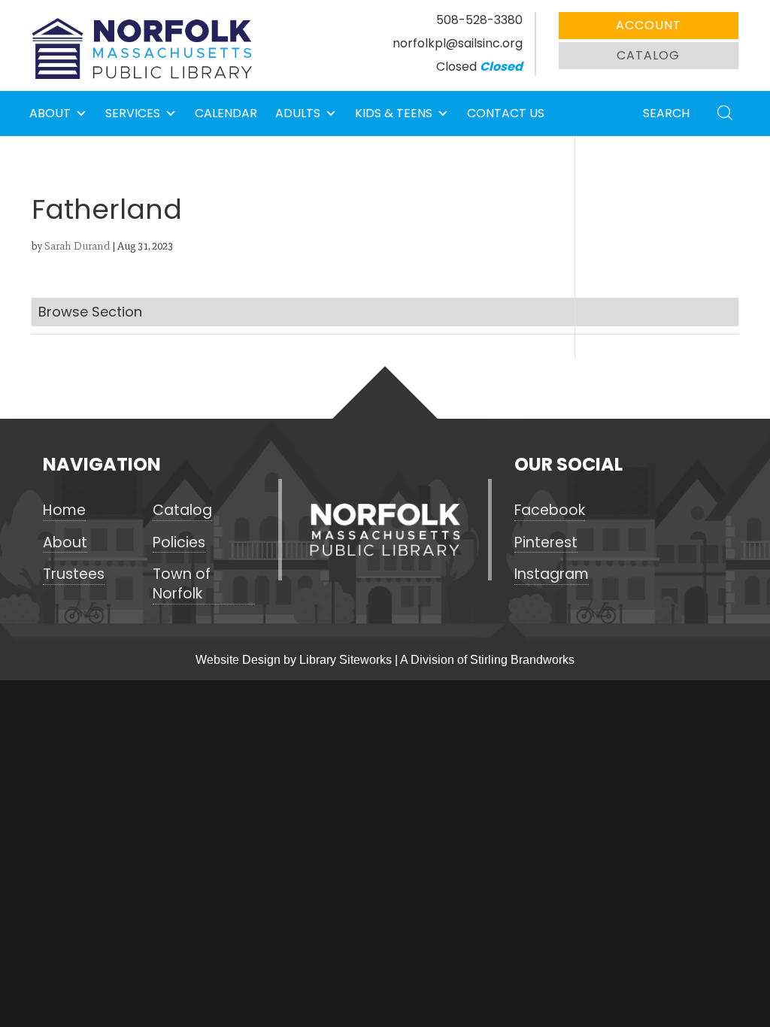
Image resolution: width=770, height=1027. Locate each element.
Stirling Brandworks (522, 659)
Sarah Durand (77, 246)
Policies (179, 543)
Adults (297, 113)
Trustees (74, 574)
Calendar (226, 113)
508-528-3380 (479, 20)
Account (648, 25)
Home (64, 510)
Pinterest (546, 543)
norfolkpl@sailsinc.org (458, 43)
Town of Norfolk (182, 584)
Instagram (551, 574)
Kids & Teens (393, 113)
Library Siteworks (345, 659)
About (50, 113)
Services (132, 113)
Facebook (549, 510)
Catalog (648, 55)
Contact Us (505, 113)
